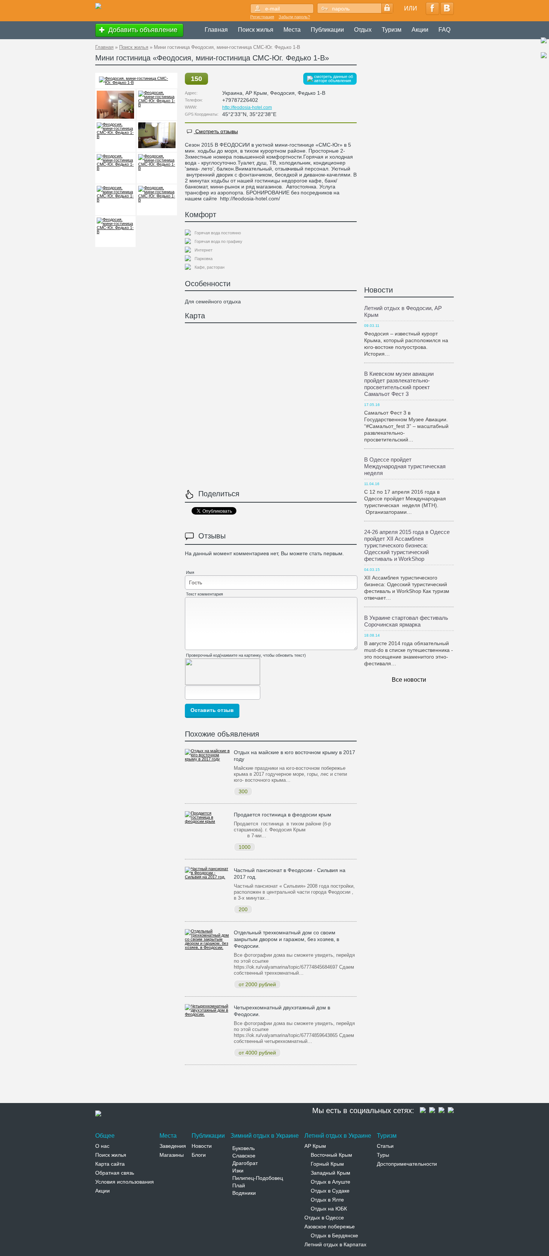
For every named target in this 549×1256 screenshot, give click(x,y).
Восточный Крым (331, 1155)
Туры (383, 1155)
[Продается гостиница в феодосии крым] (207, 821)
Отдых (363, 29)
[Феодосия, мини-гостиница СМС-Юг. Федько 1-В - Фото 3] (115, 105)
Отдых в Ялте (327, 1200)
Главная (216, 29)
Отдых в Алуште (330, 1182)
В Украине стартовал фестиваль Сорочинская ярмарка (406, 621)
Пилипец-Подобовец (257, 1178)
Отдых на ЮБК (329, 1209)
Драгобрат (245, 1163)
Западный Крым (330, 1173)
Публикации (327, 29)
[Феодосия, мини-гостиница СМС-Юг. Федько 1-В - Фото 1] (136, 82)
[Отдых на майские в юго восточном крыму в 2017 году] (207, 759)
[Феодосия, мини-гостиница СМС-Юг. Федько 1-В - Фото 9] (115, 200)
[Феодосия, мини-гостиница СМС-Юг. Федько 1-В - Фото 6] (157, 136)
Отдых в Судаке (330, 1191)
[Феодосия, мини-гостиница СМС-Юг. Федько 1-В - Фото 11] (115, 232)
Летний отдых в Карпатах (335, 1244)
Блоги (199, 1155)
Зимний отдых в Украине (264, 1135)
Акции (420, 29)
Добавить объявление (141, 30)
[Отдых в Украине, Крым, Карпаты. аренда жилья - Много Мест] (98, 6)
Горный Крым (327, 1164)
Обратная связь (114, 1173)
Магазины (171, 1155)
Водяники (244, 1193)
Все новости (409, 680)
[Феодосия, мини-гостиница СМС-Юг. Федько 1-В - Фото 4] (157, 105)
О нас (102, 1146)
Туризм (391, 29)
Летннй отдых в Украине (337, 1135)
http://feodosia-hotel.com (247, 107)
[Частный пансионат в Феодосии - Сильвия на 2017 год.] (207, 877)
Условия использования (124, 1182)
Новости (378, 290)
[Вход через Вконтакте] (447, 8)
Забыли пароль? (294, 17)
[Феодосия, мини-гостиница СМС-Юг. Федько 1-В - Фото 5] (115, 136)
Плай (238, 1185)
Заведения (172, 1146)
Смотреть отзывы (216, 131)
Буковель (243, 1148)
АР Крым (315, 1146)
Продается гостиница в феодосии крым (282, 815)
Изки (238, 1171)
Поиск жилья (255, 29)
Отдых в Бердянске (334, 1235)
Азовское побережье (329, 1227)
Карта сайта (110, 1164)
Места (292, 29)
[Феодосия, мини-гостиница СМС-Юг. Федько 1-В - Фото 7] (115, 168)
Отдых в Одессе (324, 1218)
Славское (243, 1156)
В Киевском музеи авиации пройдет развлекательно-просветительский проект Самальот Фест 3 (399, 384)
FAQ (444, 29)
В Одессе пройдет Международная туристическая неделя (405, 466)
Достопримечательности (407, 1164)
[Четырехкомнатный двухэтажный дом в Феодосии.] (207, 1014)
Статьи (385, 1146)
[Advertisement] (231, 1085)
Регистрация (262, 17)
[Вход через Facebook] (432, 8)
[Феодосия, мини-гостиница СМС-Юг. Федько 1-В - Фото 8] (157, 168)
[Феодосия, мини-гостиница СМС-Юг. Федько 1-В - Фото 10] (157, 200)
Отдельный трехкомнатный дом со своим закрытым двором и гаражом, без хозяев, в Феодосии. (286, 939)
